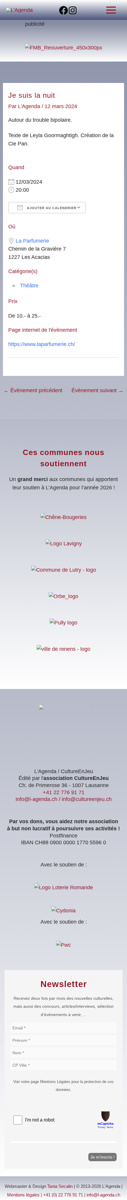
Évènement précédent (33, 390)
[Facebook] (63, 10)
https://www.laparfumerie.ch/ (41, 344)
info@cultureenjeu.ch (87, 799)
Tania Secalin (60, 1186)
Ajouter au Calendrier (51, 208)
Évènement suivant (97, 390)
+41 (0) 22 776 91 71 (63, 1195)
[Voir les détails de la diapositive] (63, 47)
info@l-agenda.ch (36, 799)
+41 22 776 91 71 (63, 792)
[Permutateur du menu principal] (111, 10)
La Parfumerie (32, 241)
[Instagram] (72, 10)
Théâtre (29, 285)
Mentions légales (23, 1195)
